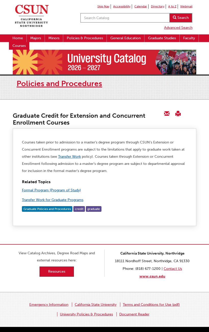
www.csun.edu (152, 276)
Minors (53, 38)
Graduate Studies (162, 38)
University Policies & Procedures (86, 314)
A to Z (172, 6)
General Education (125, 38)
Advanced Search (178, 27)
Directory (157, 6)
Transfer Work (69, 156)
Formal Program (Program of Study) (51, 190)
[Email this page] (167, 113)
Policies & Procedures (85, 38)
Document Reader (134, 314)
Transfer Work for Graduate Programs (52, 200)
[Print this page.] (178, 113)
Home (17, 38)
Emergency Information (48, 304)
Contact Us (173, 269)
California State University (95, 304)
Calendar (140, 6)
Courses (19, 46)
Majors (35, 38)
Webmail (186, 6)
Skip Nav (103, 6)
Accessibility (121, 6)
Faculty (189, 38)
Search (182, 18)
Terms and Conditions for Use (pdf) (151, 304)
